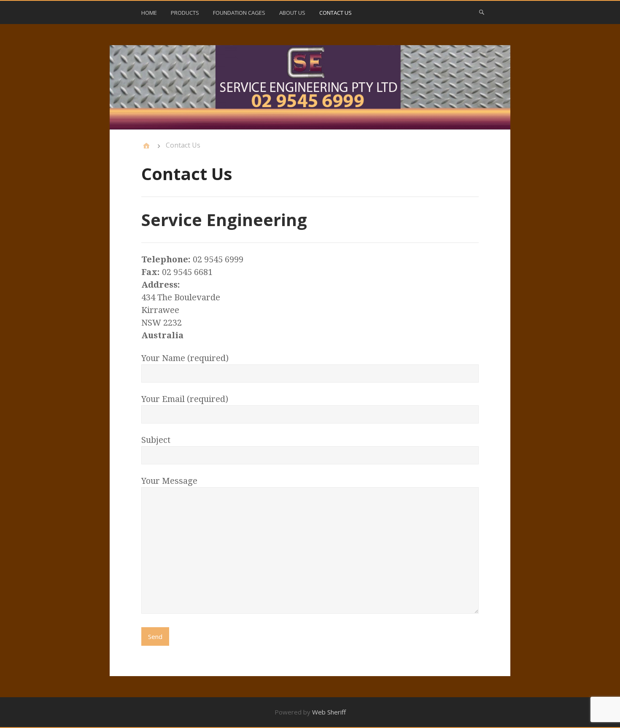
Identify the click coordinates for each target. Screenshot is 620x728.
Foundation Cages (239, 12)
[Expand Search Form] (481, 12)
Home (149, 12)
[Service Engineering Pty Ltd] (310, 87)
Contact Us (335, 12)
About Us (292, 12)
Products (185, 12)
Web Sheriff (329, 712)
